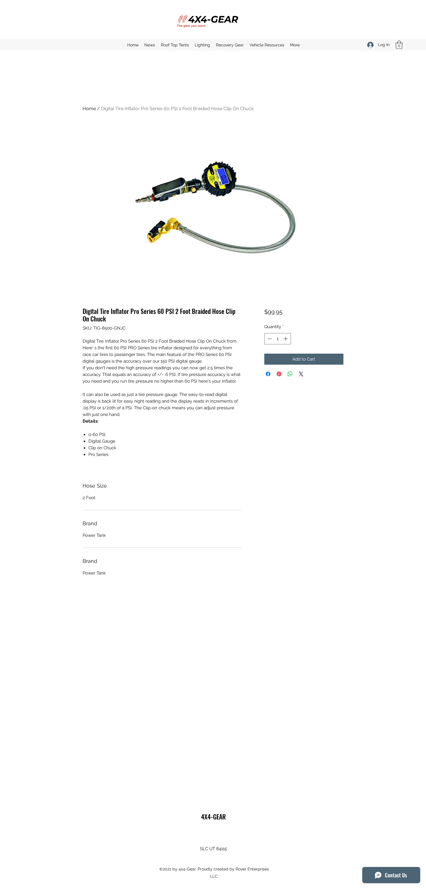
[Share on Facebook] (268, 373)
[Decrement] (269, 338)
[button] (399, 45)
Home (89, 108)
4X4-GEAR (213, 816)
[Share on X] (301, 373)
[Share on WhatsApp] (290, 373)
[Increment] (286, 338)
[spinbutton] (277, 338)
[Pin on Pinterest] (279, 373)
